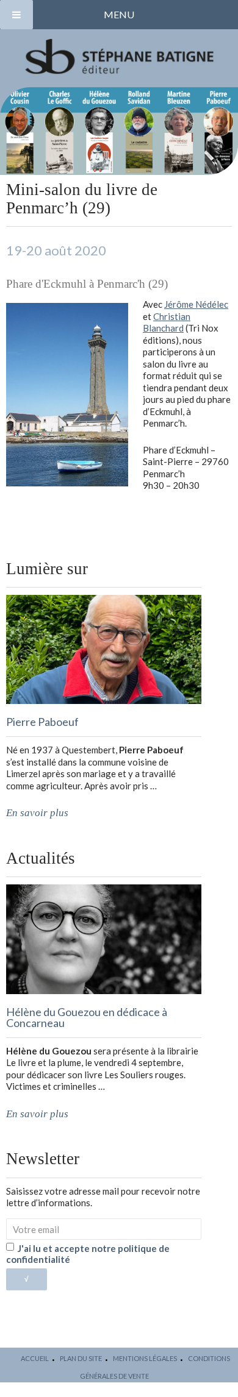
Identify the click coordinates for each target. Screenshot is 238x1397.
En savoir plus (37, 813)
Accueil (35, 1358)
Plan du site (81, 1358)
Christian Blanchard (166, 322)
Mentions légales (145, 1358)
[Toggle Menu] (16, 14)
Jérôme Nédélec (196, 304)
